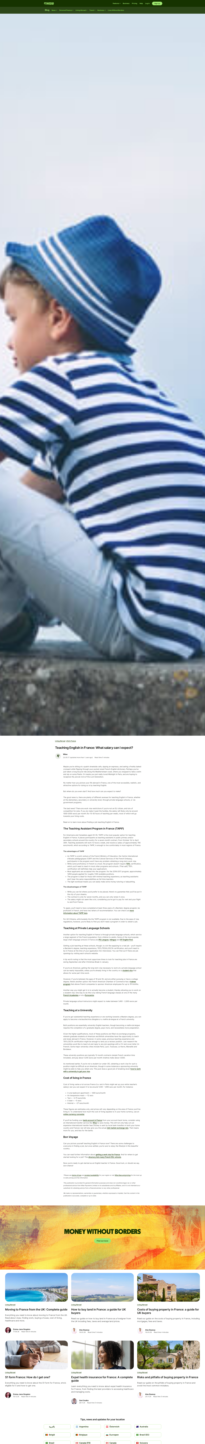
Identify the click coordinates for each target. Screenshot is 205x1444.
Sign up (157, 3)
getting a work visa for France (108, 1154)
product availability (92, 1175)
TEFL (128, 864)
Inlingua (113, 940)
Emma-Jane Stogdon (21, 1329)
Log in (147, 3)
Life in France (71, 741)
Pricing (134, 3)
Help (141, 3)
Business (126, 3)
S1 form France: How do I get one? (27, 1377)
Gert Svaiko (84, 1400)
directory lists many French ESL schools (104, 1157)
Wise (95, 1123)
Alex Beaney (84, 1330)
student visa (127, 970)
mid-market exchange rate (117, 1128)
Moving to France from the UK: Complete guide (36, 1309)
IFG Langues (104, 940)
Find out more (102, 1241)
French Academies (70, 995)
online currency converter (73, 1114)
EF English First (126, 940)
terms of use (76, 1175)
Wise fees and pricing (122, 1175)
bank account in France (92, 1120)
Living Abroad (60, 741)
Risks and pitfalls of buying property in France (167, 1377)
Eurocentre (89, 995)
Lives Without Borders (116, 10)
